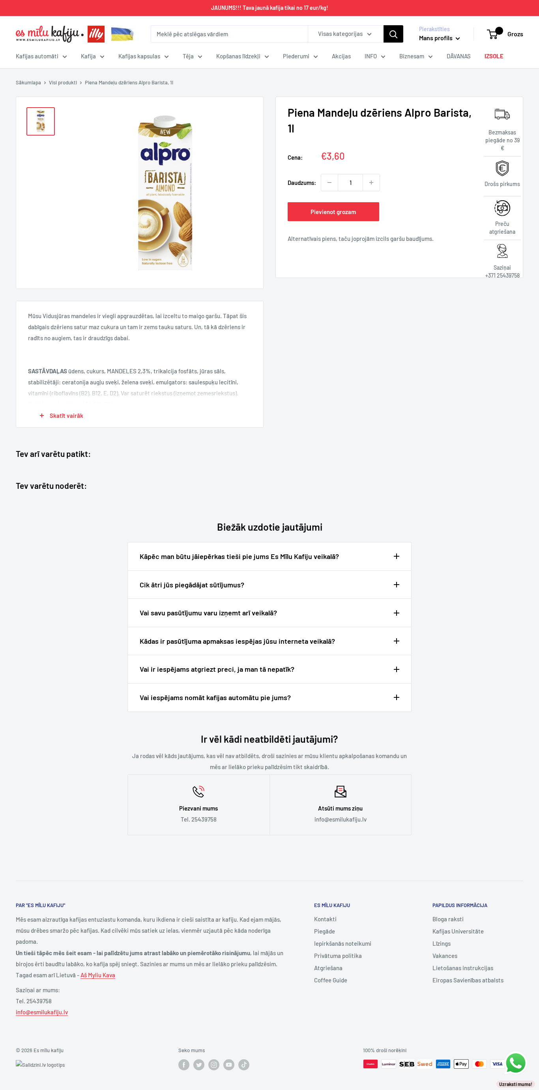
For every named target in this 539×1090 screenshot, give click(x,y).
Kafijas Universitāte (458, 931)
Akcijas (341, 56)
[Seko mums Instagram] (213, 1064)
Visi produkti (63, 82)
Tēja (188, 56)
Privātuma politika (338, 955)
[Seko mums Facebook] (183, 1064)
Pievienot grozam (333, 211)
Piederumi (296, 56)
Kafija (88, 56)
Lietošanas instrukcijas (462, 967)
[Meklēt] (393, 34)
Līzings (441, 943)
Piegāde (324, 931)
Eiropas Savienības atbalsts (467, 980)
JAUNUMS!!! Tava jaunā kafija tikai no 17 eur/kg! (269, 7)
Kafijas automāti (37, 56)
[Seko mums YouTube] (228, 1064)
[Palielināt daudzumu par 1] (371, 182)
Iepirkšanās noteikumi (342, 943)
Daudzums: (302, 182)
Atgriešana (328, 967)
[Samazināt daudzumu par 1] (329, 182)
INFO (371, 56)
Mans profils (436, 37)
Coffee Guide (330, 980)
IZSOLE (494, 56)
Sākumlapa (28, 82)
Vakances (444, 955)
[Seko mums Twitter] (198, 1064)
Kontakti (325, 918)
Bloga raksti (448, 918)
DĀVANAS (459, 56)
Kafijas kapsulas (139, 56)
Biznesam (411, 56)
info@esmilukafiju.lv (42, 1011)
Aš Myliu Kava (97, 974)
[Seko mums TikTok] (243, 1064)
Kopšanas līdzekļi (238, 56)
